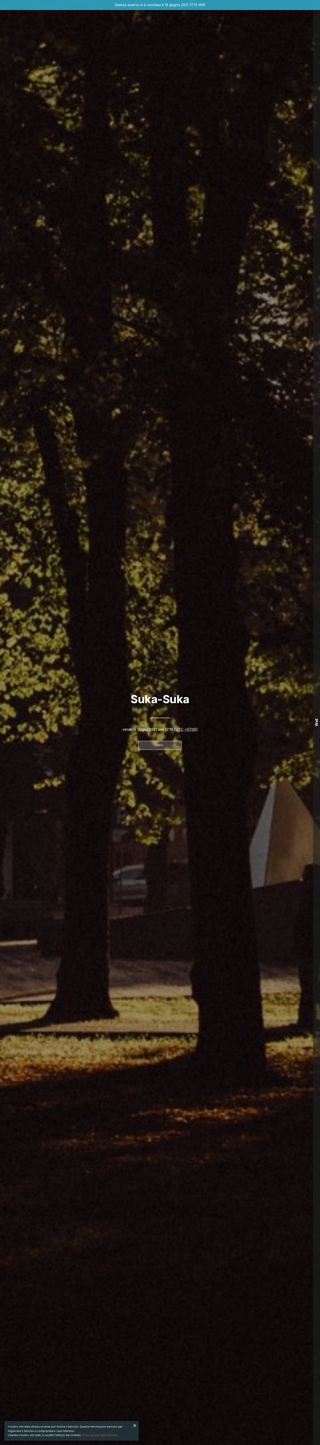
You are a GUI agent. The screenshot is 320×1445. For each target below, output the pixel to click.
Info (160, 745)
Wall (316, 722)
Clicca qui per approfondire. (100, 1435)
